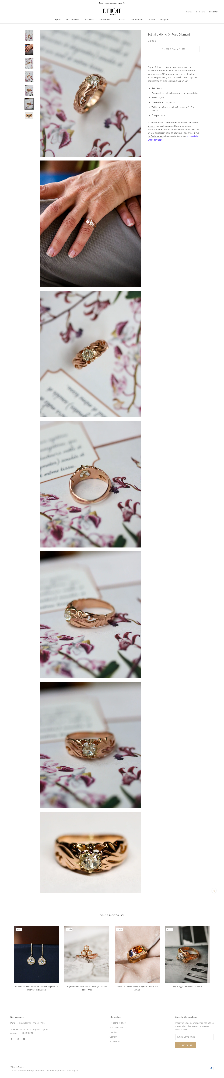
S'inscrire (186, 1045)
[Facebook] (11, 1039)
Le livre (151, 19)
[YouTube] (24, 1039)
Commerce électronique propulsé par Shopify (55, 1070)
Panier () (213, 12)
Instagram (164, 19)
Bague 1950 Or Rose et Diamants (187, 987)
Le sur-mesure (72, 19)
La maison (120, 19)
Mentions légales (118, 1023)
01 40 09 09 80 (119, 3)
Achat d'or (89, 19)
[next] (216, 958)
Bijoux (58, 19)
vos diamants (160, 129)
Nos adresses (137, 19)
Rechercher (115, 1041)
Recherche (200, 12)
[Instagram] (18, 1039)
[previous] (8, 958)
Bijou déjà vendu (173, 49)
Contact (113, 1037)
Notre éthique (116, 1027)
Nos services (104, 19)
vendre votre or (172, 122)
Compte (189, 12)
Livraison (114, 1032)
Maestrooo (26, 1070)
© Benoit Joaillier (17, 1067)
